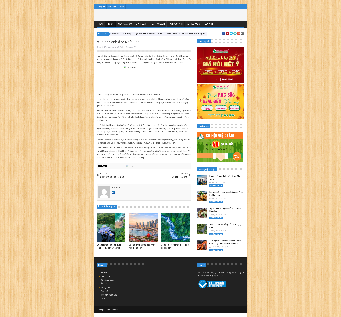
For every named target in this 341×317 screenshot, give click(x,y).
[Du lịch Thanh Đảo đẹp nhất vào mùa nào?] (144, 227)
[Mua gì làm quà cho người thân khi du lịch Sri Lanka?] (112, 227)
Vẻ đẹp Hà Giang (179, 175)
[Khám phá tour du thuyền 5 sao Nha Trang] (202, 180)
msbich (213, 247)
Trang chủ (101, 7)
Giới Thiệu (112, 7)
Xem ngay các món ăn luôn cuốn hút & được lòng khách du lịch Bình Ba (226, 242)
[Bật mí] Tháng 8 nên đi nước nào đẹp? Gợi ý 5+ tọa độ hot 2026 (134, 34)
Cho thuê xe (141, 24)
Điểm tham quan (157, 24)
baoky (213, 182)
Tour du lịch (105, 276)
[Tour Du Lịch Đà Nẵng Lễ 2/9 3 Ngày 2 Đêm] (202, 229)
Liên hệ (121, 7)
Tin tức (110, 24)
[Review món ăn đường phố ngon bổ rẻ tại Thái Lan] (202, 196)
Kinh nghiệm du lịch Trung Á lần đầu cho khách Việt (185, 34)
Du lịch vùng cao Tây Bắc (112, 175)
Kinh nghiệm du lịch (109, 295)
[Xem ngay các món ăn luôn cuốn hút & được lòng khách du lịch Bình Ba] (202, 245)
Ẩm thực (104, 284)
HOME (101, 24)
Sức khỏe (209, 24)
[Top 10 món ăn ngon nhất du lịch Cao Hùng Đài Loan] (202, 213)
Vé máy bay (105, 287)
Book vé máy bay (125, 24)
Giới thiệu (104, 273)
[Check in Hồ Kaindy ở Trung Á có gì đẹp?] (176, 227)
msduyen (113, 47)
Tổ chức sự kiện (176, 24)
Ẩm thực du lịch (194, 24)
